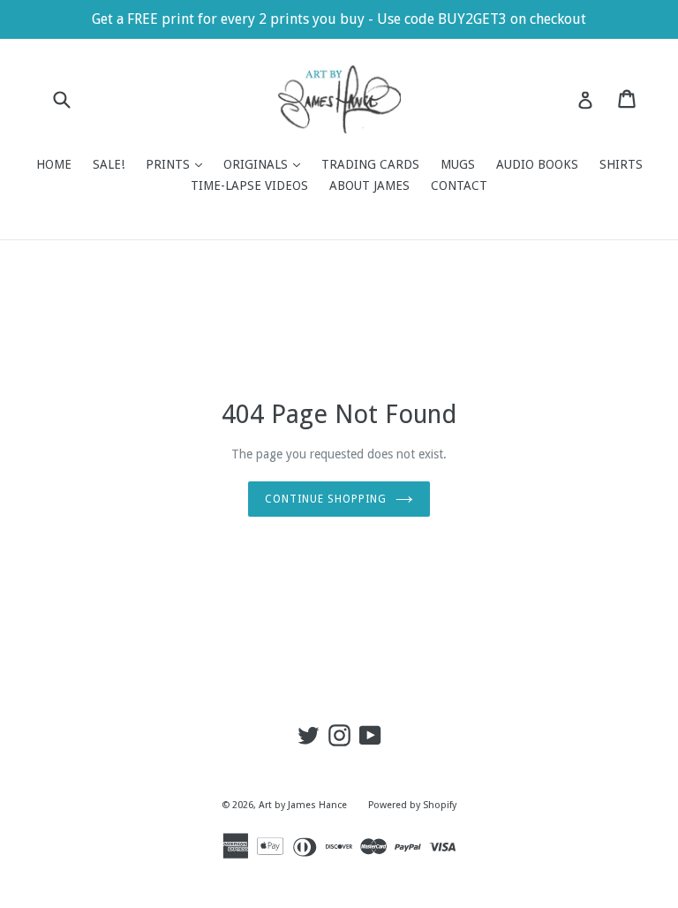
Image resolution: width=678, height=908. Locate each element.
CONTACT (459, 185)
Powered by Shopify (412, 805)
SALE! (108, 164)
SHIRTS (621, 164)
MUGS (458, 164)
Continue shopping (325, 499)
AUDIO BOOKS (537, 164)
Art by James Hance (303, 805)
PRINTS (178, 163)
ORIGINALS (266, 163)
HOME (54, 164)
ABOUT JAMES (369, 185)
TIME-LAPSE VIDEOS (249, 185)
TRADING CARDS (370, 164)
